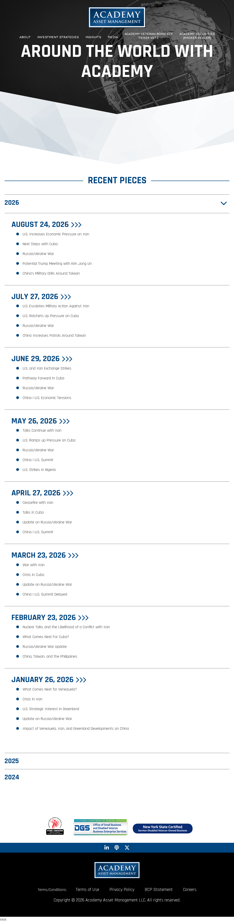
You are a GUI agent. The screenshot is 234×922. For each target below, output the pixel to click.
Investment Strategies (58, 37)
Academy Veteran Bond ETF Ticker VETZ (149, 35)
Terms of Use (87, 890)
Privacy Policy (121, 890)
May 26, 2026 (35, 421)
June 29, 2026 (36, 359)
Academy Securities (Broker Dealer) (197, 35)
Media (113, 37)
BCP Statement (159, 890)
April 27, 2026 (36, 493)
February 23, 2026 (44, 617)
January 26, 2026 (43, 680)
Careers (190, 890)
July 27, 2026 (35, 297)
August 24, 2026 (41, 224)
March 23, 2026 (39, 555)
